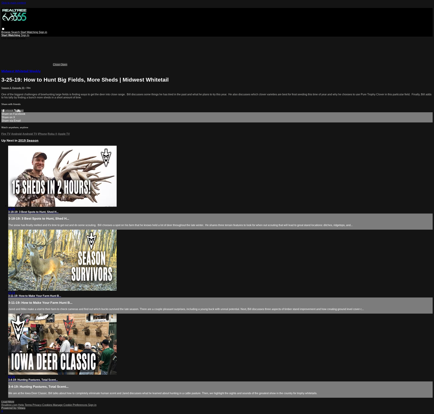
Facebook (7, 110)
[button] (3, 29)
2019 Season (28, 140)
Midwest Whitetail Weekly (21, 71)
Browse (6, 32)
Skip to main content (13, 2)
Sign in (43, 32)
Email (20, 110)
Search (16, 32)
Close (57, 64)
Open (64, 64)
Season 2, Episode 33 (13, 88)
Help (21, 404)
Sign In (25, 35)
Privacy (37, 404)
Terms (29, 404)
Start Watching (30, 32)
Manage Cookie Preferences (70, 404)
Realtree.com (9, 404)
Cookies (47, 404)
